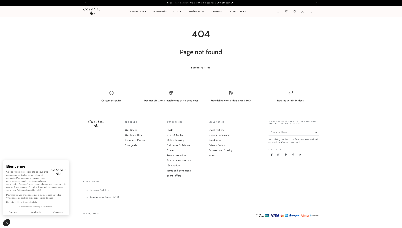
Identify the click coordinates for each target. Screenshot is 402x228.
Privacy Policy (217, 145)
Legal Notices (216, 130)
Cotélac (95, 213)
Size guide (131, 145)
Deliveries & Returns (178, 145)
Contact (171, 150)
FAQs (170, 130)
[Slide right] (316, 3)
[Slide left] (86, 3)
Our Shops (131, 130)
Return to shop (201, 68)
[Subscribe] (317, 132)
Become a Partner (135, 140)
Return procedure (177, 155)
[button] (278, 11)
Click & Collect (175, 135)
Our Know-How (133, 135)
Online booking (176, 140)
